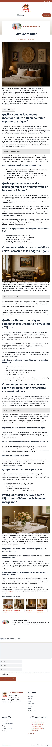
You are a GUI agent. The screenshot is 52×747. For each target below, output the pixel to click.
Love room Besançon (37, 724)
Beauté (30, 698)
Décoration (31, 703)
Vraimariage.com (6, 745)
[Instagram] (31, 733)
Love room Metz (36, 726)
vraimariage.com (9, 591)
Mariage (30, 706)
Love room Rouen (36, 721)
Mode (29, 708)
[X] (33, 733)
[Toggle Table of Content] (12, 110)
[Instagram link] (47, 1)
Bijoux (29, 701)
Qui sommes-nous (7, 723)
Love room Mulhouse (37, 723)
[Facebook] (28, 733)
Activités (32, 39)
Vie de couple (32, 711)
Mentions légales (7, 728)
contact (46, 15)
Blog (3, 726)
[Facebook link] (44, 1)
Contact (4, 731)
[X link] (49, 1)
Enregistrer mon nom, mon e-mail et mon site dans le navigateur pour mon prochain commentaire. (25, 673)
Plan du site (5, 721)
